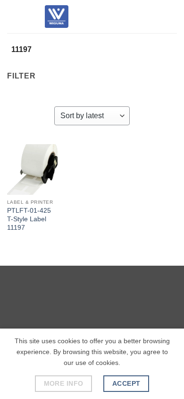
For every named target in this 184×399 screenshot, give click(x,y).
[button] (12, 16)
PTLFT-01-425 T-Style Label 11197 (29, 219)
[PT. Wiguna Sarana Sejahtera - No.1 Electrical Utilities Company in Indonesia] (56, 16)
